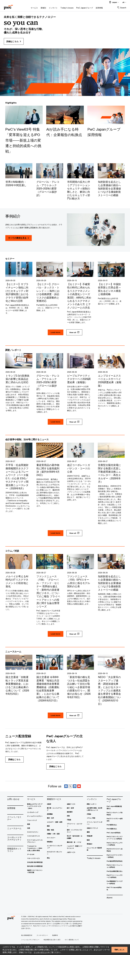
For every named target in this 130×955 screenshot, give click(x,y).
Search (123, 8)
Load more (55, 332)
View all (72, 332)
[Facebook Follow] (66, 786)
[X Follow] (70, 786)
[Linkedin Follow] (74, 786)
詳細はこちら (14, 759)
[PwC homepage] (8, 6)
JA (123, 2)
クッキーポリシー (41, 952)
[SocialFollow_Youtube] (79, 786)
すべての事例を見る (17, 238)
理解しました (119, 950)
